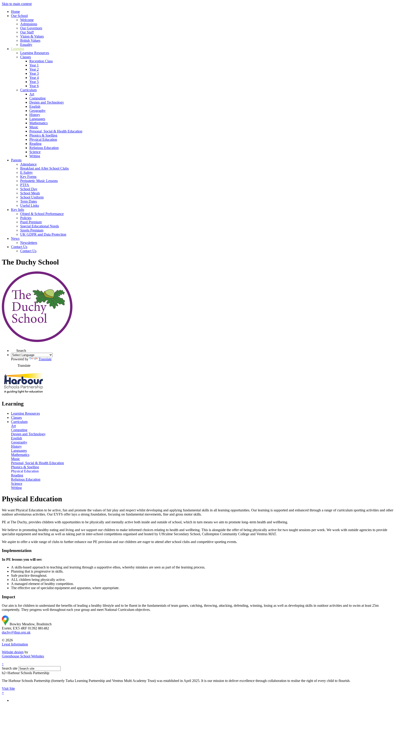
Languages (37, 119)
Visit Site (8, 688)
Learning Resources (34, 53)
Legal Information (15, 644)
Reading (35, 144)
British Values (30, 40)
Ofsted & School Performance (42, 214)
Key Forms (28, 177)
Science (35, 152)
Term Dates (28, 201)
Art (31, 94)
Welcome (27, 20)
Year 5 (34, 82)
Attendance (28, 164)
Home (15, 12)
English (34, 106)
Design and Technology (46, 102)
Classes (25, 57)
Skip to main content (17, 4)
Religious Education (44, 148)
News (15, 238)
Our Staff (27, 32)
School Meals (30, 193)
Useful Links (29, 205)
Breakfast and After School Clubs (44, 168)
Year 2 (34, 69)
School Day (28, 189)
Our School (19, 16)
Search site (9, 668)
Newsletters (28, 243)
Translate (45, 359)
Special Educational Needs (39, 226)
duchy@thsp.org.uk (16, 632)
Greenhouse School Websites (23, 656)
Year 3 (34, 73)
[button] (13, 349)
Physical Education (43, 139)
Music (33, 127)
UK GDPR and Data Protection (43, 234)
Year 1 (34, 65)
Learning (17, 49)
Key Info (17, 210)
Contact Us (19, 247)
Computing (37, 98)
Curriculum (28, 90)
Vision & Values (32, 36)
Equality (26, 45)
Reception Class (41, 61)
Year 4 (34, 78)
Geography (37, 111)
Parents (16, 160)
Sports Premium (31, 230)
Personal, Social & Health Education (55, 131)
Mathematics (38, 123)
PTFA (24, 185)
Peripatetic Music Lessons (39, 181)
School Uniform (32, 197)
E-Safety (26, 172)
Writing (34, 156)
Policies (25, 218)
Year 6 (34, 86)
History (34, 115)
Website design (13, 652)
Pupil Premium (31, 222)
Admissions (28, 24)
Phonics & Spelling (43, 135)
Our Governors (31, 28)
